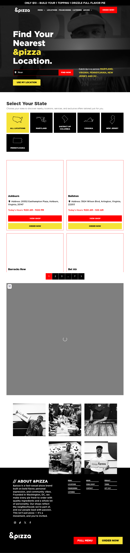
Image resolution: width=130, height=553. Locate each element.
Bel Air (72, 269)
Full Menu (85, 540)
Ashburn (13, 196)
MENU (40, 10)
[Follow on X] (25, 523)
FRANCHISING (65, 10)
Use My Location (27, 82)
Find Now (67, 72)
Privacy (107, 480)
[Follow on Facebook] (30, 523)
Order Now (35, 226)
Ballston (73, 196)
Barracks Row (17, 269)
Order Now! (108, 10)
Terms (106, 484)
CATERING (77, 10)
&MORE (86, 10)
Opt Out (107, 488)
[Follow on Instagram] (15, 523)
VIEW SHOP (35, 218)
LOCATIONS (52, 10)
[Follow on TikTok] (20, 523)
